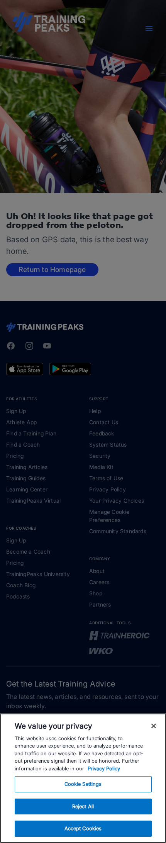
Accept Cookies (83, 828)
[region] (83, 778)
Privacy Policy (104, 768)
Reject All (83, 806)
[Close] (153, 725)
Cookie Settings (83, 784)
